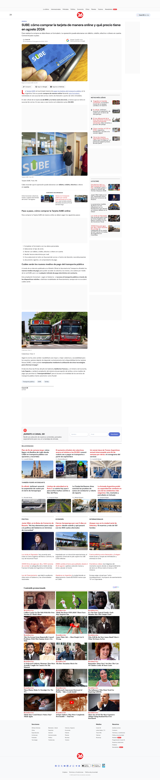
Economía (60, 519)
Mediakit (116, 737)
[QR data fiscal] (103, 767)
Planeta (67, 735)
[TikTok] (70, 766)
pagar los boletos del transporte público (67, 91)
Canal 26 (27, 39)
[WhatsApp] (73, 766)
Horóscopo (35, 735)
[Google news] (79, 766)
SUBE (39, 382)
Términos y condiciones (118, 732)
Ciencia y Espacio (70, 728)
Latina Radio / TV (100, 730)
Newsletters (117, 747)
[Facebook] (56, 766)
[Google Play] (96, 766)
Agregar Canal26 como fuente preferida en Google (77, 40)
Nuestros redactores (117, 742)
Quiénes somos (116, 728)
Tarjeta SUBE (30, 91)
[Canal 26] (80, 756)
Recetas (67, 737)
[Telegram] (76, 766)
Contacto (114, 730)
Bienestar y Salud (53, 728)
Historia (67, 732)
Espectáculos (35, 732)
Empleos (114, 745)
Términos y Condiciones (76, 772)
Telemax (98, 735)
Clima (33, 730)
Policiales (34, 737)
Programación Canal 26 (118, 740)
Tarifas (47, 382)
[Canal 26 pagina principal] (80, 18)
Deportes (50, 730)
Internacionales (96, 519)
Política (25, 519)
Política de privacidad (118, 735)
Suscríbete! (114, 434)
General (24, 21)
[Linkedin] (67, 766)
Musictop (98, 737)
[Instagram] (59, 766)
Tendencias (51, 740)
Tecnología (34, 740)
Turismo (67, 740)
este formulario (74, 93)
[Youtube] (64, 766)
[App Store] (86, 766)
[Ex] (61, 766)
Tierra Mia (98, 732)
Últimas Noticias (36, 728)
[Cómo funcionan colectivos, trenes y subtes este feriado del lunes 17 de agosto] (47, 198)
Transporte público (28, 382)
